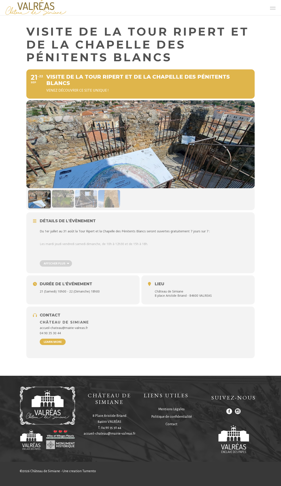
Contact (171, 424)
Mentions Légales (171, 409)
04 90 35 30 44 (111, 427)
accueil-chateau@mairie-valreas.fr (109, 433)
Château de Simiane (64, 322)
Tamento (89, 471)
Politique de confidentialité (171, 416)
